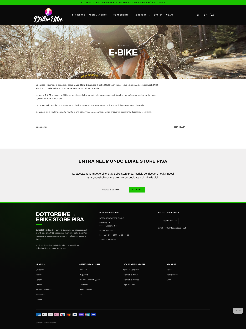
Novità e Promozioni (44, 290)
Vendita (39, 280)
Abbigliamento (98, 15)
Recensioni (40, 295)
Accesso (170, 270)
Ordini (169, 280)
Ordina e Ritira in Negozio (89, 280)
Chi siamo (40, 270)
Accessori (141, 15)
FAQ (81, 295)
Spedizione (83, 285)
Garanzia (83, 270)
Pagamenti (83, 275)
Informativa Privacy (130, 275)
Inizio (118, 46)
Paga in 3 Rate (129, 285)
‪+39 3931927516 (170, 221)
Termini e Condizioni (131, 270)
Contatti (39, 300)
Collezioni (125, 46)
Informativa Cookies (131, 280)
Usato (170, 15)
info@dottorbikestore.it (176, 228)
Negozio (39, 275)
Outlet (158, 15)
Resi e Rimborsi (85, 290)
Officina (39, 285)
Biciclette (78, 15)
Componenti (121, 15)
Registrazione (172, 275)
